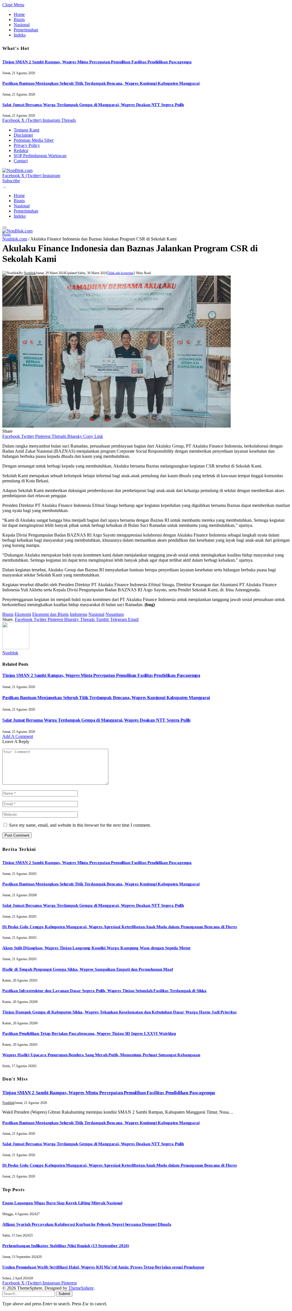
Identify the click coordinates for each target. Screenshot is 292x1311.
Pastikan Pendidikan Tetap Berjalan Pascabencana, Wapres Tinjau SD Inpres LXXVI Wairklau (89, 1033)
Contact (21, 160)
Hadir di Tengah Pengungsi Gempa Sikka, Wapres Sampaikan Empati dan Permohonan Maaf (87, 969)
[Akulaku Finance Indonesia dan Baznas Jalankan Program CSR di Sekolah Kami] (116, 426)
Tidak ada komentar (120, 273)
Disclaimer (23, 135)
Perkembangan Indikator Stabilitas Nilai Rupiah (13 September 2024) (65, 1245)
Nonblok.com (14, 238)
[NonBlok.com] (17, 170)
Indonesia (78, 614)
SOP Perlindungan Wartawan (40, 155)
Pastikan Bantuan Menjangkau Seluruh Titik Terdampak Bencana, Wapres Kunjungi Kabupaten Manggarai (101, 83)
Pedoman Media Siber (34, 140)
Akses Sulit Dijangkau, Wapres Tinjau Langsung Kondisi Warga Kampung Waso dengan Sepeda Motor (96, 948)
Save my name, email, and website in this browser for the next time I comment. (80, 825)
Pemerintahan (26, 29)
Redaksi (21, 150)
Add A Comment (17, 736)
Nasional (22, 24)
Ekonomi (23, 614)
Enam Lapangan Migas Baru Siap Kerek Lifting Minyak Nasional (62, 1203)
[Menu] (4, 187)
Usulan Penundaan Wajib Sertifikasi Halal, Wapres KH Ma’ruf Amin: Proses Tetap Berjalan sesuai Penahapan (103, 1267)
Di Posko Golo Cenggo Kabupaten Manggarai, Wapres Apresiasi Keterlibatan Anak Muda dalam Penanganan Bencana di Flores (119, 926)
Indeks (20, 35)
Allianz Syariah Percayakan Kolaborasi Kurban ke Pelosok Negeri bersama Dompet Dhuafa (86, 1224)
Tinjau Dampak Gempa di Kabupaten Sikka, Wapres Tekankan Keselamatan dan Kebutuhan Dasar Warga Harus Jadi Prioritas (119, 1012)
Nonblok (30, 273)
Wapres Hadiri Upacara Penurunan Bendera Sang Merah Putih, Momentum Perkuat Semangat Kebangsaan (101, 1055)
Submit (64, 1294)
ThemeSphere (81, 1288)
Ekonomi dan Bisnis (50, 614)
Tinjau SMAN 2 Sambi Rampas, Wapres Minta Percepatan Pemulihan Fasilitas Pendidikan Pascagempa (97, 62)
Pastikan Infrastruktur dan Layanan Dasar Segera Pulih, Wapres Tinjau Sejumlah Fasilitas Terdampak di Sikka (104, 990)
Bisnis (19, 19)
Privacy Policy (27, 145)
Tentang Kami (26, 130)
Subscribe (11, 180)
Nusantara (115, 614)
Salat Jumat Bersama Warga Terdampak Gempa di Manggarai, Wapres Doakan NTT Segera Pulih (93, 104)
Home (19, 14)
